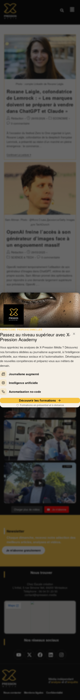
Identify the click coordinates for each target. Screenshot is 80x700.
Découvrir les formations (37, 400)
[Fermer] (74, 334)
